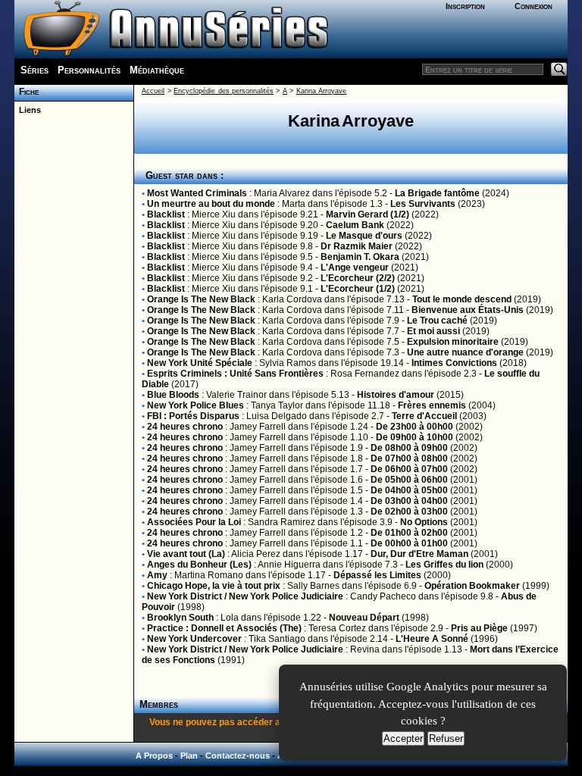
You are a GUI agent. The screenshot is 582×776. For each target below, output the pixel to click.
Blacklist (166, 214)
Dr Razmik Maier (357, 246)
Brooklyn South (180, 617)
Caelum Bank (355, 225)
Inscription (465, 6)
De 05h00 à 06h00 (409, 479)
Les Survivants (422, 204)
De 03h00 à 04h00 (409, 501)
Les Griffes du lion (444, 564)
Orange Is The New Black (201, 299)
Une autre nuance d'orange (465, 352)
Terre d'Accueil (424, 416)
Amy (157, 575)
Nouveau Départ (364, 617)
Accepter (403, 738)
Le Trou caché (437, 320)
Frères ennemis (432, 405)
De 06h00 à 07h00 (409, 469)
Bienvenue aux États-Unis (467, 310)
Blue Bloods (173, 395)
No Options (424, 522)
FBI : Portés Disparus (193, 416)
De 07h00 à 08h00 (409, 458)
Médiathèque (157, 70)
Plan (189, 755)
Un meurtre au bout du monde (211, 204)
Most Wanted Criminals (197, 193)
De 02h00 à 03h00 (409, 511)
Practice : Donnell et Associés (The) (224, 628)
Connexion (533, 6)
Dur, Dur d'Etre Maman (419, 554)
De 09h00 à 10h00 (414, 437)
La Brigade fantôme (437, 193)
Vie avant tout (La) (186, 554)
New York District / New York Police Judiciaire (245, 596)
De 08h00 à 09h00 (409, 448)
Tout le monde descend (462, 299)
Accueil (153, 91)
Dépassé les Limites (377, 575)
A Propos (154, 755)
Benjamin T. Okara (360, 257)
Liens (27, 109)
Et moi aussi (433, 331)
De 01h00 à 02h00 (409, 532)
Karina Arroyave (321, 91)
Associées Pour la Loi (194, 522)
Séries (34, 70)
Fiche (26, 91)
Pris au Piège (479, 628)
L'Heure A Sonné (432, 639)
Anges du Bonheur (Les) (199, 564)
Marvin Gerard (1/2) (367, 214)
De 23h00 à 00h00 (414, 426)
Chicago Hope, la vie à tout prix (213, 585)
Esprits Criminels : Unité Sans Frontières (235, 373)
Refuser (446, 738)
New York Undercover (194, 639)
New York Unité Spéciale (199, 363)
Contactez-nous (237, 755)
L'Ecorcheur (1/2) (358, 288)
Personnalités (89, 70)
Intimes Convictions (454, 363)
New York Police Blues (195, 405)
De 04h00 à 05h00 (409, 490)
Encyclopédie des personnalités (224, 91)
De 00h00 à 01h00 (409, 543)
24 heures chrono (185, 426)
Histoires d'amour (395, 395)
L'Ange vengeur (355, 267)
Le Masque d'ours (364, 235)
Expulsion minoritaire (453, 341)
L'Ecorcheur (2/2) (358, 278)
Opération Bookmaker (472, 585)
